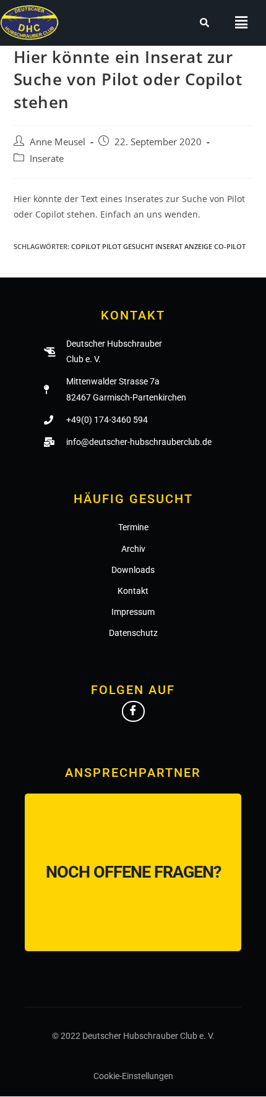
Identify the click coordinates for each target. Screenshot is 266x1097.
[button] (241, 23)
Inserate (47, 158)
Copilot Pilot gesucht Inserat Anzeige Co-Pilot (158, 246)
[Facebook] (133, 711)
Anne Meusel (57, 142)
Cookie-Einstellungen (133, 1076)
